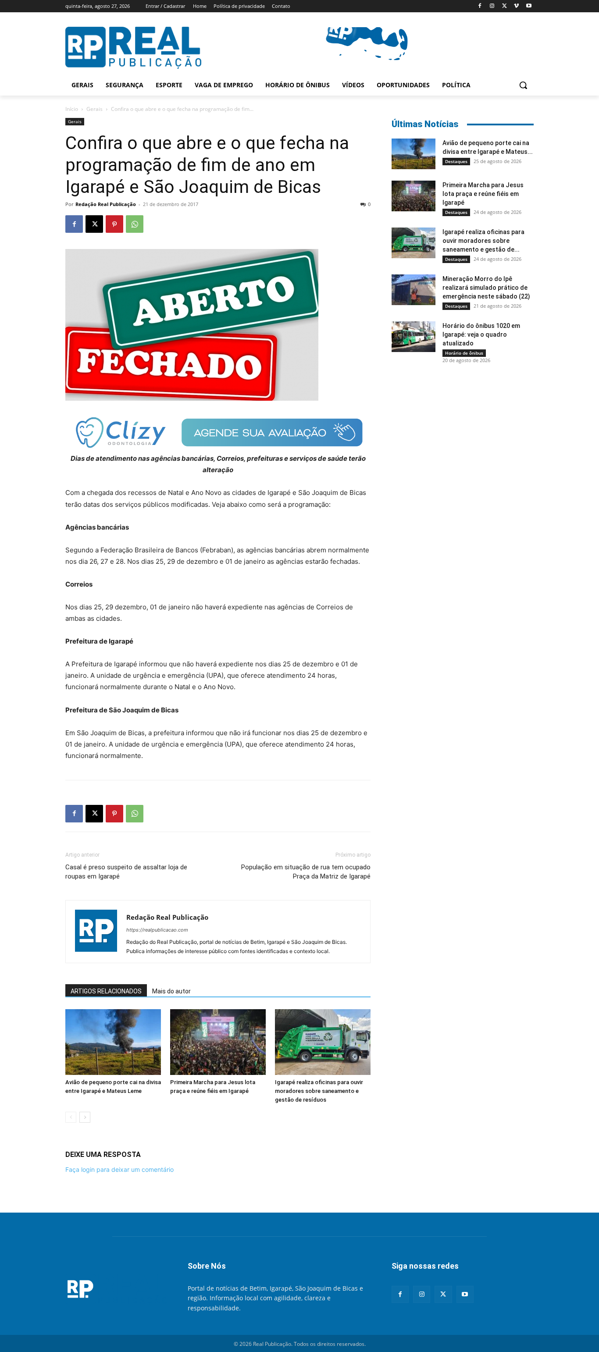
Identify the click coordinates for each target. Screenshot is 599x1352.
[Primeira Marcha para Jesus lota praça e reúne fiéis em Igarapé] (218, 1042)
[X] (504, 6)
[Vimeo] (516, 6)
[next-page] (84, 1117)
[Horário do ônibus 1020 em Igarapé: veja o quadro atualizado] (413, 336)
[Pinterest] (114, 224)
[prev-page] (70, 1117)
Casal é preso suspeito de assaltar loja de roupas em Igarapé (126, 871)
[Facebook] (480, 6)
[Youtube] (529, 6)
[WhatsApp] (134, 224)
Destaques (456, 161)
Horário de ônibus (464, 353)
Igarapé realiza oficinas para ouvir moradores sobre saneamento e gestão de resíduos (319, 1091)
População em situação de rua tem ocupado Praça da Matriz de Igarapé (306, 871)
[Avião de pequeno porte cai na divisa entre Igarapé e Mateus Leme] (113, 1042)
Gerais (94, 109)
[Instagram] (492, 6)
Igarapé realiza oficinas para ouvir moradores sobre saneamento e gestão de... (483, 240)
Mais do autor (171, 991)
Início (71, 109)
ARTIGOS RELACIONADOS (106, 991)
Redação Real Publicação (105, 204)
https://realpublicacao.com (157, 930)
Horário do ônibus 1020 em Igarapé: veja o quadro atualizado (481, 334)
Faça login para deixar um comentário (119, 1169)
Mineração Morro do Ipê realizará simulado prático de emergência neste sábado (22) (486, 287)
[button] (523, 85)
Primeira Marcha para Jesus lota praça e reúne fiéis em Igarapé (483, 193)
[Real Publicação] (116, 1289)
